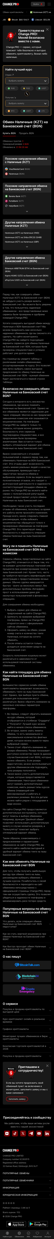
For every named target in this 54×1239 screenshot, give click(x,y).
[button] (9, 133)
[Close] (47, 29)
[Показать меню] (49, 4)
